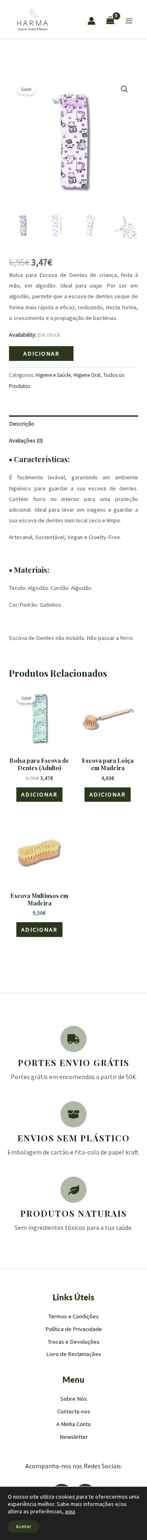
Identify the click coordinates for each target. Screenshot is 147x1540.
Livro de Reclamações (73, 1354)
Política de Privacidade (73, 1329)
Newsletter (74, 1436)
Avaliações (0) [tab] (26, 440)
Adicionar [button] (39, 794)
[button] (124, 89)
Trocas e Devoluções (74, 1341)
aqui (70, 1511)
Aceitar (23, 1526)
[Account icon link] (91, 21)
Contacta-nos (73, 1411)
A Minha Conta (73, 1424)
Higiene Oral (87, 375)
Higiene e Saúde (53, 375)
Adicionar (41, 353)
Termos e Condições (74, 1316)
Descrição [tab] (21, 423)
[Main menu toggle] (129, 21)
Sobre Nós (73, 1398)
